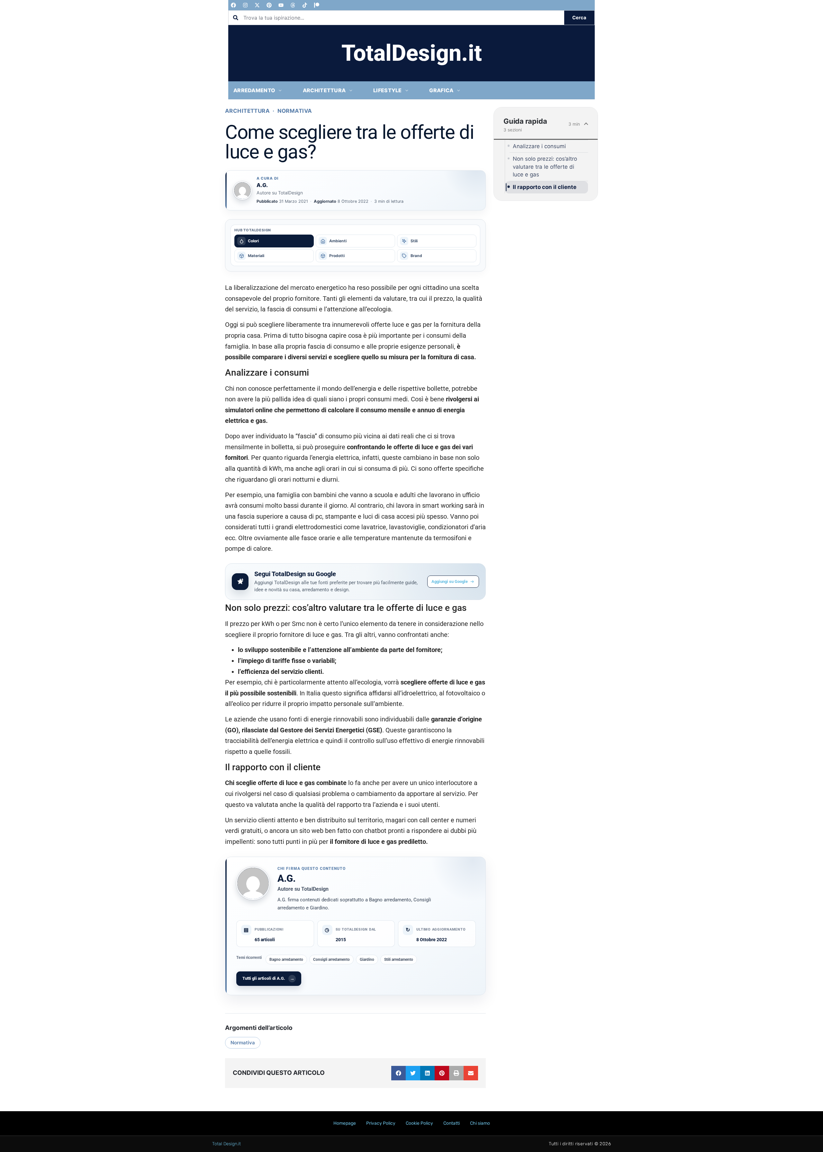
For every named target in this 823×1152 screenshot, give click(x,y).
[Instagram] (245, 5)
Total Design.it (226, 1144)
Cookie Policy (419, 1123)
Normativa (294, 111)
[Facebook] (233, 5)
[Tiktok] (305, 5)
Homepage (344, 1123)
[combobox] (396, 18)
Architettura (247, 111)
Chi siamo (480, 1123)
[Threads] (293, 5)
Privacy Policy (380, 1123)
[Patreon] (317, 5)
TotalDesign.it (411, 53)
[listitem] (274, 241)
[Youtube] (281, 5)
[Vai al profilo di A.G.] (242, 190)
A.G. (286, 878)
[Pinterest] (269, 5)
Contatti (451, 1123)
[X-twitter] (257, 5)
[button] (398, 1073)
